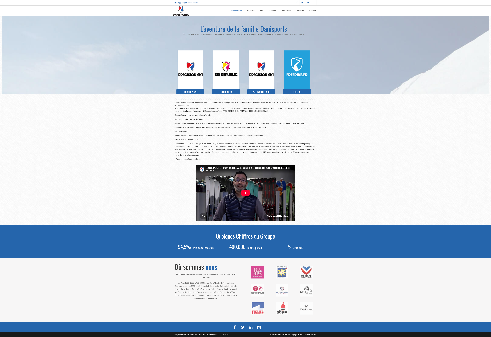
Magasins (251, 11)
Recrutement (286, 11)
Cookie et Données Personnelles (280, 335)
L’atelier (273, 11)
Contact (312, 11)
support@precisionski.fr (187, 2)
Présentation (236, 11)
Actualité (300, 11)
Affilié (262, 11)
